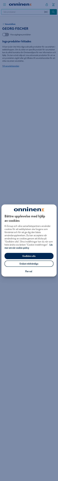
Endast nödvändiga (29, 264)
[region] (28, 240)
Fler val (28, 271)
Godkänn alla (28, 256)
